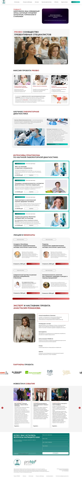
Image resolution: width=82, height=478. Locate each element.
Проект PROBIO (17, 476)
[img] (17, 462)
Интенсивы (31, 476)
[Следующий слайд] (80, 408)
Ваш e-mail (44, 438)
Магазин (37, 2)
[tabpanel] (24, 328)
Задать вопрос (64, 2)
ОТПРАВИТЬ (55, 453)
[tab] (52, 317)
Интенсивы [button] (17, 2)
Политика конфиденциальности (62, 476)
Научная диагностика (46, 2)
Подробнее (31, 225)
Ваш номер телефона (47, 442)
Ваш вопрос (45, 445)
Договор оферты (49, 476)
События (56, 2)
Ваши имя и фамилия (47, 434)
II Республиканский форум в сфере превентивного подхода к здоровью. (40, 404)
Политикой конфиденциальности (23, 453)
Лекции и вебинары (27, 2)
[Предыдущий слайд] (2, 408)
